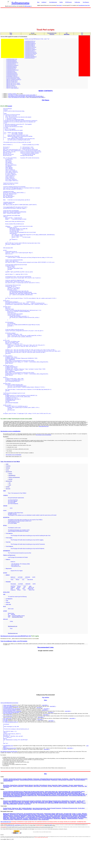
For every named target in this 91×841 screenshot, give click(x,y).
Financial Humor (40, 814)
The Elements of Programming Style (69, 808)
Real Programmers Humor (66, 815)
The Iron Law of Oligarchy (79, 779)
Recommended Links (51, 33)
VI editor (32, 801)
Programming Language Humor (20, 815)
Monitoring (52, 34)
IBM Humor (64, 818)
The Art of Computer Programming (54, 808)
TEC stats (5, 719)
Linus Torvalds (73, 800)
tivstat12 (10, 93)
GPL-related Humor (83, 815)
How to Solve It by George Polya (39, 808)
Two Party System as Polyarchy (15, 778)
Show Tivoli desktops (7, 713)
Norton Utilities (71, 802)
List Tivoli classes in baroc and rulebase (11, 708)
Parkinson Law (15, 808)
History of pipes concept (39, 801)
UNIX (10, 483)
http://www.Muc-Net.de (17, 617)
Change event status (7, 705)
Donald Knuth (38, 800)
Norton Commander (63, 802)
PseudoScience (54, 779)
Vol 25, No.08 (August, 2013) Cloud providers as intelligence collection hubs (27, 793)
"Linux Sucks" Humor (31, 816)
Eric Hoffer (50, 786)
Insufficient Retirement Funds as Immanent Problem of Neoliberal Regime (35, 779)
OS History (27, 802)
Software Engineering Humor (35, 818)
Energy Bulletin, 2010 (31, 794)
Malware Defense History (12, 803)
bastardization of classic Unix (84, 5)
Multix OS (14, 801)
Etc (82, 34)
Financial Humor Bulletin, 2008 (74, 793)
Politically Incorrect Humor (14, 816)
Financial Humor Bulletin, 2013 (16, 818)
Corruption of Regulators (27, 778)
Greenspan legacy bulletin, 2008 (54, 792)
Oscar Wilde (36, 785)
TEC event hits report (7, 715)
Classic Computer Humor (43, 819)
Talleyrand (31, 785)
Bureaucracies (36, 778)
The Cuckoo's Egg (68, 813)
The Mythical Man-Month (27, 808)
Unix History (18, 801)
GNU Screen (20, 803)
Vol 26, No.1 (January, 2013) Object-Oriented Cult (61, 794)
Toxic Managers (65, 778)
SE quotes (71, 785)
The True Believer (18, 809)
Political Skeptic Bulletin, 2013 (51, 791)
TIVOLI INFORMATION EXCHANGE (9, 702)
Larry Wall (79, 800)
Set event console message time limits (11, 712)
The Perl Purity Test (14, 814)
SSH (36, 802)
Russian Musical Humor (41, 816)
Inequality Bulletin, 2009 (62, 793)
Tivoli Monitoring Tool (8, 745)
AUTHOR (7, 486)
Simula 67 (73, 801)
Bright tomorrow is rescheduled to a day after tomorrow (26, 819)
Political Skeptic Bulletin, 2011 (78, 794)
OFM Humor (5, 816)
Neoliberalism (70, 779)
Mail (31, 802)
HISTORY (10, 479)
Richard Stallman (65, 800)
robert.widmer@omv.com (43, 426)
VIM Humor (81, 818)
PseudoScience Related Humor (45, 817)
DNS (34, 802)
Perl (66, 33)
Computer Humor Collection (50, 813)
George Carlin (54, 785)
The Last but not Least (6, 821)
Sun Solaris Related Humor (47, 818)
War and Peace (6, 785)
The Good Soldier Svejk (37, 809)
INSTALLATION (9, 481)
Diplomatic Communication (81, 778)
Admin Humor (13, 817)
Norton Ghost (78, 802)
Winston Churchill (57, 786)
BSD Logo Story (59, 813)
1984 (20, 808)
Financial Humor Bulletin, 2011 (20, 794)
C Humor (51, 815)
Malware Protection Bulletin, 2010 (44, 794)
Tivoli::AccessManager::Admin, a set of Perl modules (14, 641)
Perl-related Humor (21, 817)
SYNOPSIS (8, 466)
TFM (11, 34)
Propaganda (65, 785)
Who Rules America (62, 779)
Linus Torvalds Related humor (31, 817)
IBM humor (66, 34)
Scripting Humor (57, 815)
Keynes (49, 785)
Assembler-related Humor (72, 818)
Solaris (46, 801)
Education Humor (57, 818)
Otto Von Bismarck (43, 785)
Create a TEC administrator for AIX (10, 706)
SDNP (51, 824)
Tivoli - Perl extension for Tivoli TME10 (16, 97)
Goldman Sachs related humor (34, 815)
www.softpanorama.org (18, 824)
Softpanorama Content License (10, 825)
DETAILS (10, 473)
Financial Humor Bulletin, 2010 (49, 793)
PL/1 (69, 801)
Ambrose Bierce (74, 786)
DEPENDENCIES (12, 475)
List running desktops (7, 707)
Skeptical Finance (13, 785)
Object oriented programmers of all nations (28, 814)
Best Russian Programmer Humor (54, 816)
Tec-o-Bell (5, 720)
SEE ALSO (8, 488)
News (11, 33)
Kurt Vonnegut (44, 786)
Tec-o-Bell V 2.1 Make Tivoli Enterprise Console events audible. (22, 94)
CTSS (10, 801)
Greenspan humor (45, 815)
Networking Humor (56, 817)
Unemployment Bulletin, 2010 (64, 791)
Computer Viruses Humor (8, 819)
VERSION (8, 467)
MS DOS (50, 801)
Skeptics (60, 785)
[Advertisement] (45, 17)
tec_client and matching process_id (10, 721)
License (7, 469)
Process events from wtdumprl (9, 709)
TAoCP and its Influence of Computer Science (51, 800)
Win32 (10, 484)
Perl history (21, 802)
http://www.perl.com (12, 626)
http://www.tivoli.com (13, 633)
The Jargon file (11, 809)
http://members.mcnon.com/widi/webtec (16, 96)
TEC (82, 33)
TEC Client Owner (7, 718)
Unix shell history (25, 801)
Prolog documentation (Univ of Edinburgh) (12, 711)
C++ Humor (78, 813)
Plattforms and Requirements (14, 477)
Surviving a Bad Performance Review (11, 779)
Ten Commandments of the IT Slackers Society (33, 813)
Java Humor (25, 818)
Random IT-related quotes (18, 786)
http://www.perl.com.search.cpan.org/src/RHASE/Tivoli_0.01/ (16, 636)
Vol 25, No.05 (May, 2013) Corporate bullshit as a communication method (53, 795)
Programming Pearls (27, 809)
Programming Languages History (60, 801)
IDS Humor (23, 816)
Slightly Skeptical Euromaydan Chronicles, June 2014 (36, 792)
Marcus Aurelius (37, 786)
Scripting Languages (14, 802)
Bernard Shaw (81, 786)
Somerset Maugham (29, 786)
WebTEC (5, 749)
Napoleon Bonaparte (65, 786)
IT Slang (74, 813)
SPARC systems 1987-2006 (52, 802)
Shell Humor (63, 817)
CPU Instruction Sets (42, 802)
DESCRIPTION (9, 471)
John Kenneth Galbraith (23, 785)
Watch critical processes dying (9, 748)
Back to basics (59, 5)
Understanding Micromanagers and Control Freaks (50, 778)
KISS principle (28, 6)
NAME (7, 464)
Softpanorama (20, 3)
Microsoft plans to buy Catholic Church (69, 816)
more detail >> (45, 705)
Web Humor (75, 815)
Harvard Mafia (72, 778)
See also (32, 33)
